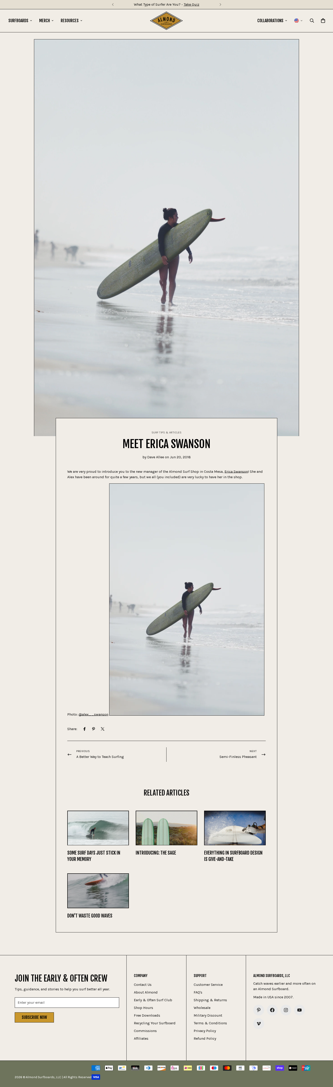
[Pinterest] (93, 729)
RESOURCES (70, 20)
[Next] (220, 4)
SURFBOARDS (18, 20)
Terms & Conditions (210, 1023)
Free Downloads (147, 1015)
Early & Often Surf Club (153, 1000)
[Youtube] (299, 1010)
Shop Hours (143, 1008)
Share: (72, 729)
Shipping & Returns (210, 1000)
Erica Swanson (236, 471)
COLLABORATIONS (270, 20)
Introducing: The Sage (156, 853)
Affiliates (141, 1038)
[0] (323, 20)
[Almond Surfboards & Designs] (166, 20)
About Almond (146, 992)
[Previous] (113, 4)
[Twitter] (102, 729)
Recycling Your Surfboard (155, 1023)
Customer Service (208, 984)
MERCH (44, 20)
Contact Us (143, 984)
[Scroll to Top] (324, 1062)
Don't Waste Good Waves (89, 916)
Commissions (145, 1031)
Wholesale (202, 1008)
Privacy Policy (205, 1031)
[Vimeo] (258, 1023)
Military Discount (208, 1015)
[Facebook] (84, 729)
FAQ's (198, 992)
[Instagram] (285, 1010)
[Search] (312, 21)
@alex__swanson (93, 714)
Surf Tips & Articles (167, 432)
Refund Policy (205, 1038)
